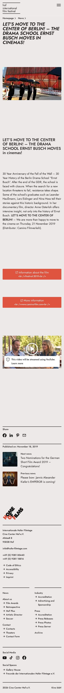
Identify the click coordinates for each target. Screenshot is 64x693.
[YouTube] (4, 657)
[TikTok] (11, 657)
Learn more (17, 363)
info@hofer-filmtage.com (15, 548)
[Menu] (58, 5)
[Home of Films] (13, 513)
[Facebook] (24, 657)
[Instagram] (17, 657)
